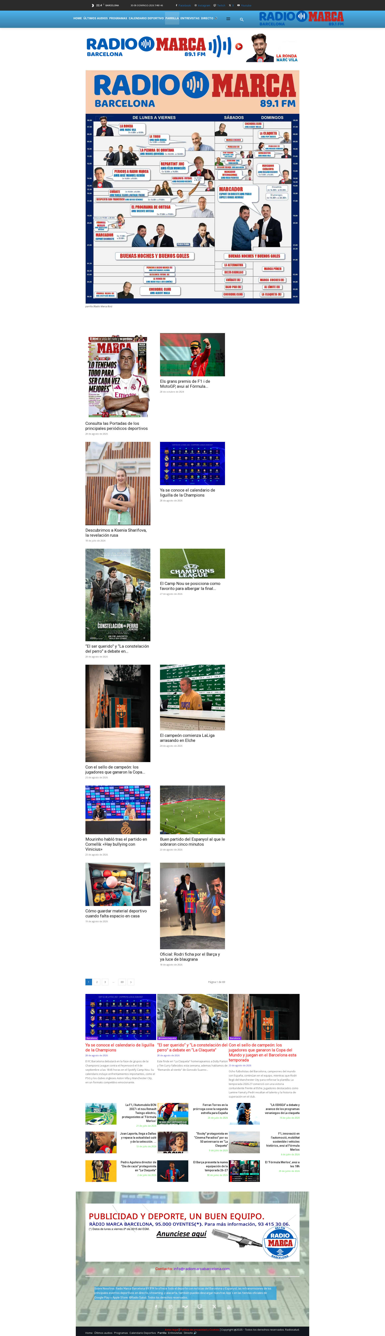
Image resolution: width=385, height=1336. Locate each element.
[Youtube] (238, 5)
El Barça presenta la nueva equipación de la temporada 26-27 (210, 1166)
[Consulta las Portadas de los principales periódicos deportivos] (117, 375)
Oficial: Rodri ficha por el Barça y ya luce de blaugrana (190, 957)
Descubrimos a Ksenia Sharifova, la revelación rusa (116, 533)
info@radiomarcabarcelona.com (202, 1268)
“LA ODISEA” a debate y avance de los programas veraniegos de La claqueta (282, 1109)
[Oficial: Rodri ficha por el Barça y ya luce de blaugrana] (192, 906)
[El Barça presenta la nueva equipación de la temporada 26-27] (172, 1171)
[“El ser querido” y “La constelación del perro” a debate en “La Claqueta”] (117, 595)
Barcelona (92, 1038)
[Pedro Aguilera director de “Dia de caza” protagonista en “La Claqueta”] (101, 1171)
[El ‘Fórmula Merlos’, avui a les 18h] (244, 1171)
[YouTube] (229, 1307)
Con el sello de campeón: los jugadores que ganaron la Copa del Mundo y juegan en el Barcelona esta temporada (262, 1052)
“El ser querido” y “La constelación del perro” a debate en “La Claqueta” (192, 1047)
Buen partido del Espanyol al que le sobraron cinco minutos (192, 842)
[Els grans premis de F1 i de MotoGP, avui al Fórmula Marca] (192, 354)
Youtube (246, 5)
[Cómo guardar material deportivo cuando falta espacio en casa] (117, 884)
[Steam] (185, 1307)
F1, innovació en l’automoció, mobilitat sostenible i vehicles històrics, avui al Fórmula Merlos (283, 1141)
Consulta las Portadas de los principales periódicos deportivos (116, 426)
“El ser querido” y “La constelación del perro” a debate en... (117, 649)
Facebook (185, 5)
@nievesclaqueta (167, 1038)
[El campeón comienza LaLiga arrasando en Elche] (192, 697)
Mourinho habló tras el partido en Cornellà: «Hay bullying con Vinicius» (116, 844)
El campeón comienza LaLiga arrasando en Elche (187, 738)
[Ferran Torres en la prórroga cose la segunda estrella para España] (172, 1114)
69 (122, 982)
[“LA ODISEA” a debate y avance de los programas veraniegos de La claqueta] (244, 1114)
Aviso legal (171, 1329)
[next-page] (131, 982)
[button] (242, 20)
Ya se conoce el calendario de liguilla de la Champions (187, 493)
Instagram (204, 5)
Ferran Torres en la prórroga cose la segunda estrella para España (210, 1109)
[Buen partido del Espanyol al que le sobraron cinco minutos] (192, 810)
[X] (230, 5)
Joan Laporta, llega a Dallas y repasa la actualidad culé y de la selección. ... (138, 1137)
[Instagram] (196, 5)
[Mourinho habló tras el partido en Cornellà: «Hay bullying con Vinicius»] (117, 810)
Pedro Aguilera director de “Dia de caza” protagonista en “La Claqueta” (138, 1166)
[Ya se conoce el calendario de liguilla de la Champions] (192, 463)
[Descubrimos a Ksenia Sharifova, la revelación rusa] (117, 483)
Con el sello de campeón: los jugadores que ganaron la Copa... (115, 770)
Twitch (221, 5)
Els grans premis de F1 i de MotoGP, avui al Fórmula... (185, 384)
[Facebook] (176, 5)
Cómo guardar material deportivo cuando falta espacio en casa (116, 913)
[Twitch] (215, 5)
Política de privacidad (193, 1329)
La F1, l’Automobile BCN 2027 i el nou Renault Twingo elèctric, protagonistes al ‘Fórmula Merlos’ (139, 1113)
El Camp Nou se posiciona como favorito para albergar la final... (190, 586)
